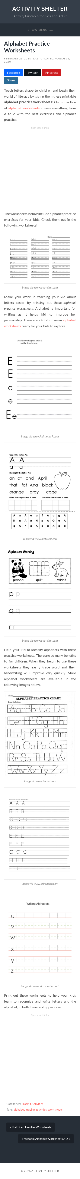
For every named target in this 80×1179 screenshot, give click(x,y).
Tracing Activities (32, 1103)
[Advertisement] (40, 169)
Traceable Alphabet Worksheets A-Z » (46, 1138)
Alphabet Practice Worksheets (27, 47)
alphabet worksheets (24, 108)
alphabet (19, 1109)
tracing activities (36, 1109)
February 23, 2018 (18, 58)
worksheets (55, 1109)
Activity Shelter (40, 8)
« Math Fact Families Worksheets (30, 1127)
